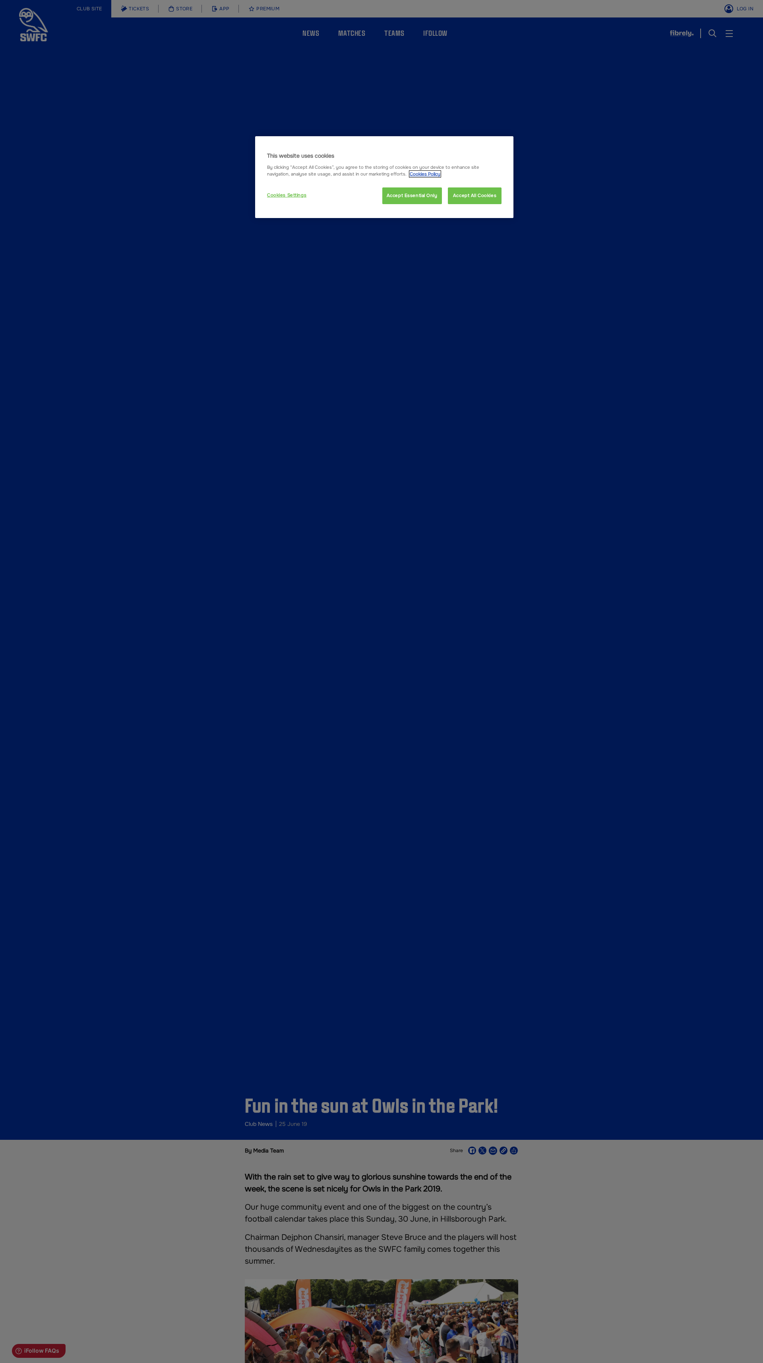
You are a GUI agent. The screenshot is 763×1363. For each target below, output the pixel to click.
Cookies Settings (286, 195)
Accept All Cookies (474, 195)
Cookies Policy (425, 174)
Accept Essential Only (412, 195)
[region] (384, 177)
